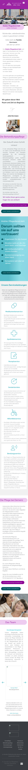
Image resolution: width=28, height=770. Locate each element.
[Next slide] (25, 682)
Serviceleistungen (7, 745)
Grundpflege (8, 740)
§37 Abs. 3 (20, 747)
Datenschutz (20, 745)
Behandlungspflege (7, 742)
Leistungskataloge (7, 747)
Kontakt (20, 749)
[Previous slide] (3, 682)
